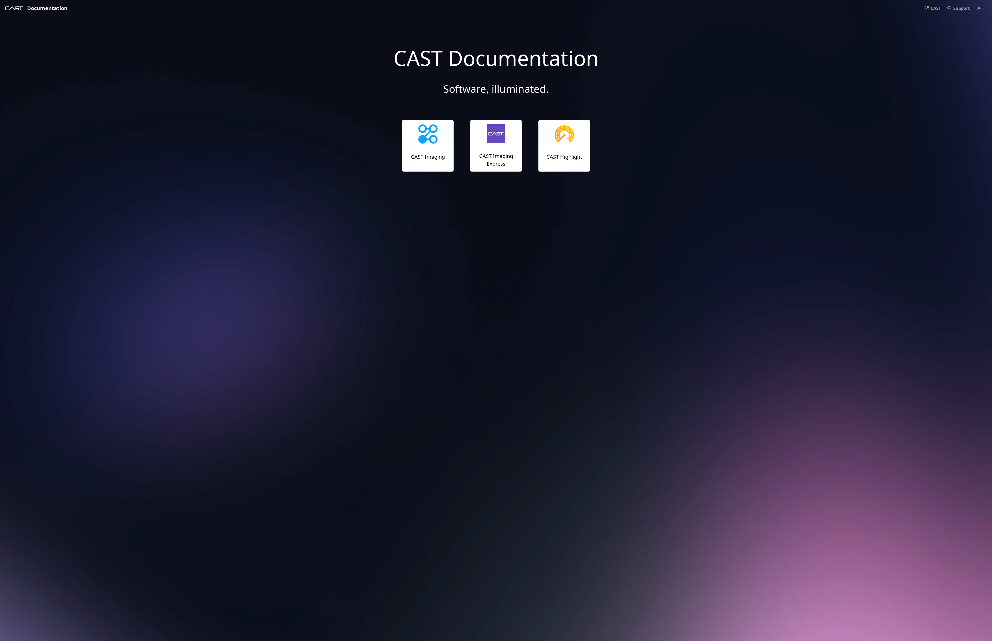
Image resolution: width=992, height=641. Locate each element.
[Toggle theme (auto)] (980, 8)
